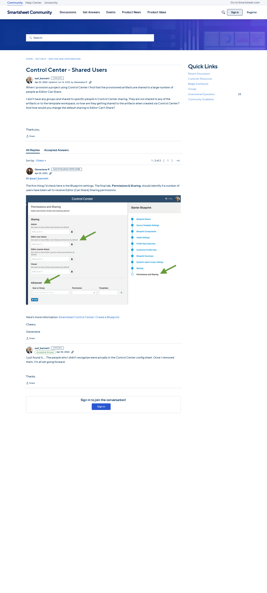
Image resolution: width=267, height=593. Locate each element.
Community (15, 3)
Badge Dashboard (198, 84)
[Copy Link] (90, 82)
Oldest (40, 161)
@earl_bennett (38, 179)
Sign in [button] (101, 406)
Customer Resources (200, 79)
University (51, 3)
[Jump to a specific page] (178, 161)
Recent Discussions (199, 73)
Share (30, 136)
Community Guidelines (201, 99)
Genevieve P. (80, 82)
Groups (192, 89)
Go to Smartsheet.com (245, 3)
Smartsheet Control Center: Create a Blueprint (88, 317)
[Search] (223, 12)
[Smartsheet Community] (29, 12)
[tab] (33, 150)
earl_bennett (42, 78)
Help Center (33, 3)
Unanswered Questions (214, 94)
